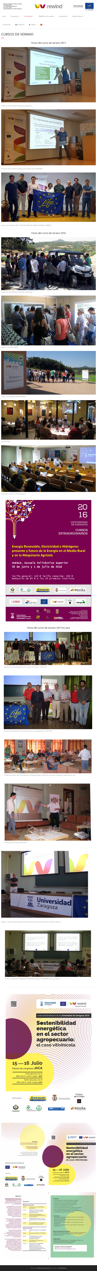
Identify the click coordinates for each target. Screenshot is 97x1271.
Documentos (63, 16)
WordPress (63, 1268)
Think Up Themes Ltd (43, 1268)
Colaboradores (77, 16)
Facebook (21, 25)
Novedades (28, 16)
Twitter (33, 25)
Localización (6, 25)
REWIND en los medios (46, 16)
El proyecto (14, 16)
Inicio (4, 16)
